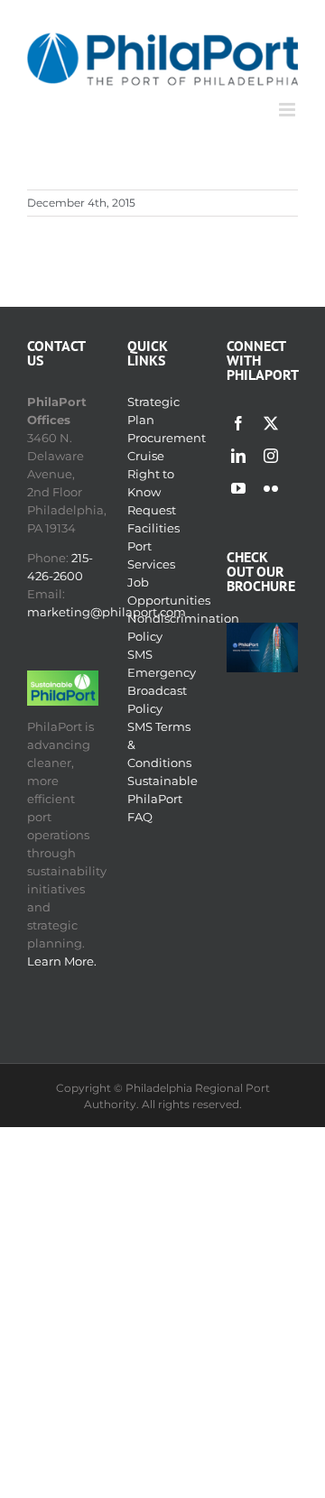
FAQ (140, 816)
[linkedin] (238, 455)
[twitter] (271, 423)
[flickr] (271, 488)
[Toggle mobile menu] (288, 109)
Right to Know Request (151, 492)
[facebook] (238, 423)
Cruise (145, 455)
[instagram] (271, 455)
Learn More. (62, 961)
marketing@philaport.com (106, 612)
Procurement (166, 437)
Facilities (153, 528)
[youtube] (238, 488)
